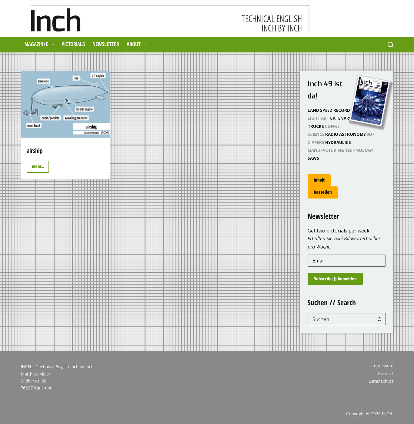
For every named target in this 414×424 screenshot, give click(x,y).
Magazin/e (36, 44)
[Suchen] (390, 45)
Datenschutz (381, 381)
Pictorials (73, 44)
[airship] (65, 104)
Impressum (382, 366)
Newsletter (105, 44)
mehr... (40, 168)
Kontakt (385, 373)
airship (35, 150)
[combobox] (341, 319)
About (134, 44)
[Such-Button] (380, 319)
